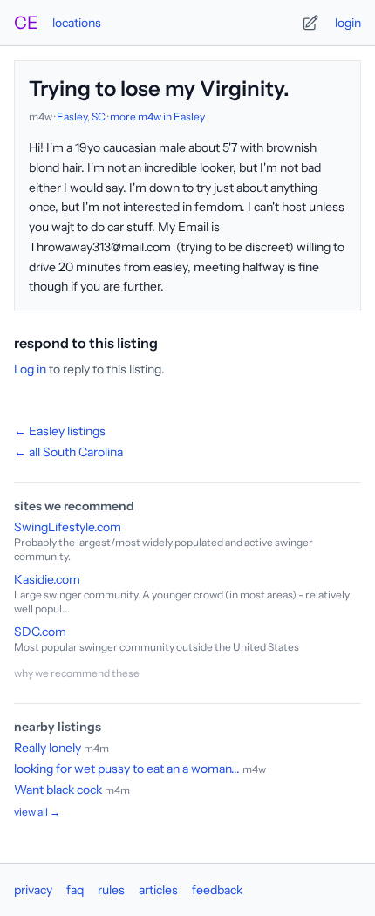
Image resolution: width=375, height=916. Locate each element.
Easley (72, 116)
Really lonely (47, 747)
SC (99, 116)
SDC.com (40, 631)
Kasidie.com (47, 579)
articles (158, 890)
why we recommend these (77, 673)
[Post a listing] (310, 23)
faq (75, 890)
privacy (33, 890)
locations (76, 23)
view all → (37, 811)
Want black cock (58, 789)
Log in (30, 369)
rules (111, 890)
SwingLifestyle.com (67, 527)
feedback (217, 890)
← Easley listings (60, 431)
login (348, 23)
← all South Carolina (68, 452)
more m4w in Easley (157, 116)
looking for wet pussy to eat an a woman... (127, 768)
